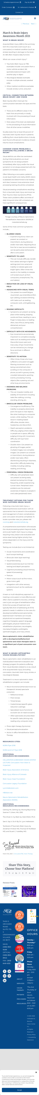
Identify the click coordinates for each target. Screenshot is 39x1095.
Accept (19, 1090)
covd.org (6, 522)
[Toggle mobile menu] (35, 18)
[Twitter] (9, 971)
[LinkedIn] (4, 980)
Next (33, 24)
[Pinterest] (9, 976)
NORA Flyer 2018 (9, 745)
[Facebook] (4, 971)
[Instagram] (4, 976)
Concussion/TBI (18, 853)
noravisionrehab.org (20, 522)
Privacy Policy (31, 1034)
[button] (36, 1072)
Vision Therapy (28, 853)
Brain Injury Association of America (16, 770)
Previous (26, 24)
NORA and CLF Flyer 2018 (12, 750)
